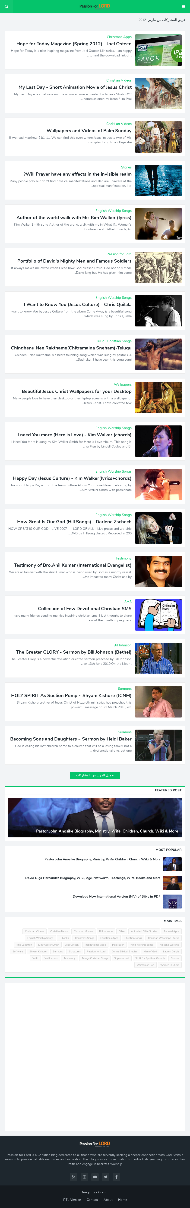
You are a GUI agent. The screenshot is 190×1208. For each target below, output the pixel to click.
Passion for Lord (96, 951)
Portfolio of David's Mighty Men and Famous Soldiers (74, 261)
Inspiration (118, 945)
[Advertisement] (147, 1056)
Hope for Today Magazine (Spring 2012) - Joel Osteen (74, 44)
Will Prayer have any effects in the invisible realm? (78, 174)
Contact (92, 1200)
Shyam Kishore (38, 951)
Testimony (70, 958)
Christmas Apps (109, 938)
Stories (175, 958)
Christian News (59, 931)
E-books (64, 938)
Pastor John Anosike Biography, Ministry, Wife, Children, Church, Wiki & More (107, 831)
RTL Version (72, 1200)
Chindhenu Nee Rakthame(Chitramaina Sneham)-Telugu (71, 348)
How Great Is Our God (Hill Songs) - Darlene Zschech (74, 522)
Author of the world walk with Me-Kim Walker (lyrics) (74, 218)
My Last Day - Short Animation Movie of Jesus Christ (75, 87)
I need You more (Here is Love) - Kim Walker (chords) (75, 435)
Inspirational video (95, 945)
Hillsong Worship (169, 945)
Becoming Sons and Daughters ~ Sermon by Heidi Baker (71, 739)
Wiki (35, 958)
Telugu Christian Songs (95, 958)
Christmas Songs (84, 938)
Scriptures (75, 951)
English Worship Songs (40, 938)
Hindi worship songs (141, 945)
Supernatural (121, 958)
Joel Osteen (72, 945)
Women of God (145, 965)
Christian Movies (83, 931)
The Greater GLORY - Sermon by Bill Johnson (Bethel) (74, 652)
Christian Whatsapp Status (163, 938)
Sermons (58, 951)
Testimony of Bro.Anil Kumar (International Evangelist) (73, 565)
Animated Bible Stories (144, 931)
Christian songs (133, 938)
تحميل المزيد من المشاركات (95, 775)
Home (122, 1200)
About (108, 1200)
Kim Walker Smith (48, 945)
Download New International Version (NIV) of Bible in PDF (116, 897)
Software (18, 951)
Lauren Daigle (171, 951)
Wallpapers (50, 958)
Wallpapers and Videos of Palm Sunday (89, 131)
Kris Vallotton (24, 945)
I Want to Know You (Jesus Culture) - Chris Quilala (78, 305)
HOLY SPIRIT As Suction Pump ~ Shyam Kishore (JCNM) (71, 696)
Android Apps (171, 931)
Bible (122, 931)
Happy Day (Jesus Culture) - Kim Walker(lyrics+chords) (72, 478)
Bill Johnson (106, 931)
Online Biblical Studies (124, 951)
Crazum (103, 1192)
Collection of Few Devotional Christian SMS (85, 609)
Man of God (150, 951)
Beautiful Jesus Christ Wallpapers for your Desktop (77, 391)
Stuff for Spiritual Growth (150, 958)
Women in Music (169, 965)
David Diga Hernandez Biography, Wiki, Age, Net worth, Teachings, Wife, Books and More (92, 878)
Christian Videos (34, 931)
